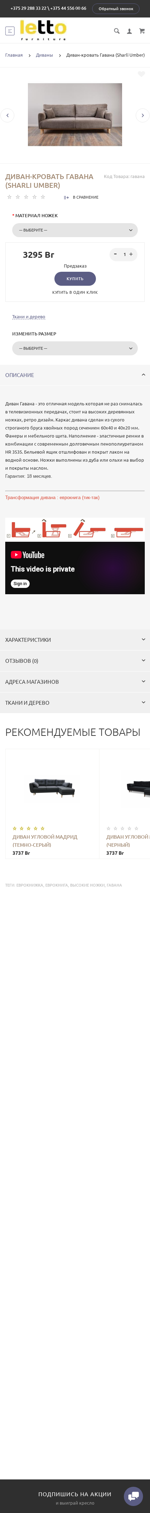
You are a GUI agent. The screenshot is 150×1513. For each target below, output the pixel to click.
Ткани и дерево (28, 316)
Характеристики (28, 640)
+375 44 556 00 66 (68, 8)
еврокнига (56, 885)
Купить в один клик (75, 292)
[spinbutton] (123, 254)
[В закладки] (141, 74)
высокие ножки (87, 885)
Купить (75, 279)
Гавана (114, 885)
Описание (19, 375)
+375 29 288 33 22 (28, 8)
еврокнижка (29, 885)
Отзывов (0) (21, 661)
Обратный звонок (116, 9)
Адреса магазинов (32, 682)
